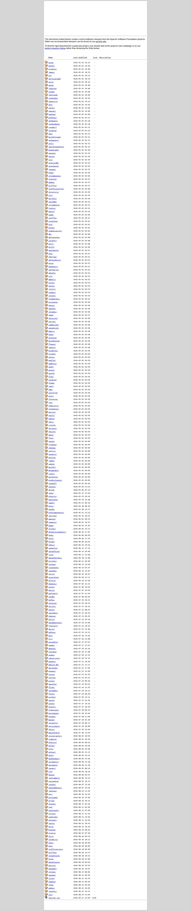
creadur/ (52, 127)
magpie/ (52, 649)
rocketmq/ (53, 98)
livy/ (51, 555)
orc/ (50, 639)
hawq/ (51, 335)
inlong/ (52, 872)
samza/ (51, 464)
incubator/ (53, 762)
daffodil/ (53, 594)
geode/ (51, 509)
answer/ (52, 661)
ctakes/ (52, 292)
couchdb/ (52, 202)
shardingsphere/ (56, 147)
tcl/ (50, 195)
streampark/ (54, 205)
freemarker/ (54, 299)
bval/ (51, 755)
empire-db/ (53, 665)
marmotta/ (53, 477)
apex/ (51, 435)
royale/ (52, 785)
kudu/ (51, 173)
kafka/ (51, 600)
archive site (101, 41)
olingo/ (52, 529)
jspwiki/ (52, 891)
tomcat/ (52, 111)
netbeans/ (53, 121)
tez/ (50, 254)
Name (50, 57)
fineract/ (53, 626)
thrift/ (52, 606)
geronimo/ (53, 668)
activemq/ (53, 797)
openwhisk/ (53, 328)
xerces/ (52, 322)
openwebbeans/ (55, 788)
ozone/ (51, 704)
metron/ (52, 412)
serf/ (51, 538)
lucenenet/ (53, 568)
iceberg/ (52, 739)
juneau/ (52, 169)
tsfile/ (52, 678)
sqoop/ (51, 441)
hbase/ (51, 775)
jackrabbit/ (54, 778)
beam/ (51, 526)
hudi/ (51, 535)
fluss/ (51, 694)
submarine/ (53, 325)
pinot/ (51, 587)
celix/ (51, 357)
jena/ (51, 493)
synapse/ (52, 380)
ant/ (50, 105)
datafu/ (52, 273)
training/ (53, 221)
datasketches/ (55, 558)
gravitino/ (53, 577)
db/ (50, 234)
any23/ (51, 373)
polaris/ (52, 742)
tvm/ (50, 807)
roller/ (52, 289)
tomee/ (51, 645)
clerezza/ (53, 399)
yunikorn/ (53, 723)
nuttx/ (51, 610)
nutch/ (51, 156)
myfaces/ (52, 118)
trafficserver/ (55, 849)
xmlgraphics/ (54, 260)
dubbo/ (51, 182)
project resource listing (55, 48)
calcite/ (52, 516)
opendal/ (52, 869)
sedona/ (52, 882)
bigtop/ (52, 830)
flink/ (51, 687)
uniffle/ (52, 218)
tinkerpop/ (53, 710)
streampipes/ (54, 176)
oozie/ (51, 286)
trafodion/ (53, 409)
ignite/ (52, 487)
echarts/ (52, 496)
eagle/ (51, 419)
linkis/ (52, 208)
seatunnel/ (53, 810)
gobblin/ (52, 364)
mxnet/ (51, 370)
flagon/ (52, 344)
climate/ (52, 445)
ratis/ (51, 823)
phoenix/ (52, 584)
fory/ (51, 836)
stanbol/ (52, 483)
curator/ (52, 241)
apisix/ (52, 865)
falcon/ (52, 432)
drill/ (51, 247)
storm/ (51, 674)
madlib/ (52, 360)
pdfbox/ (52, 632)
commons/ (52, 522)
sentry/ (52, 451)
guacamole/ (53, 250)
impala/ (52, 309)
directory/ (53, 192)
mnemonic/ (53, 267)
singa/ (51, 92)
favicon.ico (54, 898)
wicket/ (52, 697)
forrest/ (52, 428)
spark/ (51, 700)
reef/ (51, 386)
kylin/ (51, 619)
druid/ (51, 490)
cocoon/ (52, 296)
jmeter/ (52, 347)
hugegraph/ (53, 150)
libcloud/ (53, 95)
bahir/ (51, 331)
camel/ (51, 503)
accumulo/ (53, 642)
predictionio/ (55, 480)
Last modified (80, 57)
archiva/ (52, 338)
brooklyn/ (53, 351)
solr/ (51, 144)
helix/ (51, 590)
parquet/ (52, 820)
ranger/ (52, 768)
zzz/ (50, 895)
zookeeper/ (53, 140)
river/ (51, 474)
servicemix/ (54, 726)
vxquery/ (52, 454)
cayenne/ (52, 571)
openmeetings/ (55, 623)
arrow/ (51, 801)
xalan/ (51, 108)
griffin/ (52, 186)
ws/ (50, 76)
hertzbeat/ (53, 713)
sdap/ (51, 315)
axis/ (51, 82)
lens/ (51, 422)
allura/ (52, 581)
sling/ (51, 878)
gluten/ (52, 804)
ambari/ (52, 279)
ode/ (50, 390)
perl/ (51, 244)
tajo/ (51, 396)
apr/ (50, 794)
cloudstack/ (54, 856)
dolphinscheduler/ (57, 532)
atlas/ (51, 746)
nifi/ (51, 749)
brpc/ (51, 506)
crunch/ (52, 425)
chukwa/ (52, 448)
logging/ (52, 88)
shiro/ (51, 574)
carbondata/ (54, 124)
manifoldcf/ (54, 733)
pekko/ (51, 888)
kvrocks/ (52, 561)
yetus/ (51, 305)
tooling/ (52, 603)
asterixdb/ (53, 163)
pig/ (50, 224)
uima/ (51, 215)
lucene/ (52, 564)
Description (105, 57)
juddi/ (51, 461)
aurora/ (52, 458)
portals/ (52, 199)
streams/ (52, 312)
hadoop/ (52, 114)
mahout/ (52, 519)
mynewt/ (52, 671)
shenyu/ (52, 616)
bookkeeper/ (54, 759)
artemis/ (52, 69)
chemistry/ (53, 406)
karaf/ (51, 66)
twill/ (51, 415)
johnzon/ (52, 791)
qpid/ (51, 85)
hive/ (51, 859)
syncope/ (52, 652)
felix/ (51, 729)
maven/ (51, 720)
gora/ (51, 263)
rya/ (50, 403)
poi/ (50, 636)
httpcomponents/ (56, 513)
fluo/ (51, 377)
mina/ (51, 63)
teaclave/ (53, 500)
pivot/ (51, 283)
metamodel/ (53, 470)
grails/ (52, 707)
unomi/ (51, 655)
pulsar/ (52, 752)
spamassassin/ (55, 231)
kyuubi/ (52, 717)
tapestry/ (53, 101)
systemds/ (53, 691)
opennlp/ (52, 684)
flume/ (51, 383)
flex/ (51, 438)
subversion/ (54, 658)
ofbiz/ (51, 545)
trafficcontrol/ (56, 189)
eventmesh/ (53, 166)
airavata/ (53, 302)
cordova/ (52, 131)
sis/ (50, 160)
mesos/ (51, 212)
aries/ (51, 681)
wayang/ (52, 153)
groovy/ (52, 833)
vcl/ (50, 276)
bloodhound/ (54, 341)
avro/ (51, 827)
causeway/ (53, 613)
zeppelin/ (53, 548)
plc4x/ (51, 228)
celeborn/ (53, 840)
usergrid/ (53, 393)
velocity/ (53, 318)
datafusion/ (54, 862)
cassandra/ (53, 781)
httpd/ (51, 542)
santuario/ (53, 270)
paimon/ (52, 875)
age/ (50, 134)
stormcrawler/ (55, 736)
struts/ (52, 814)
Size (95, 57)
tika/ (51, 885)
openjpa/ (52, 257)
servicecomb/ (54, 79)
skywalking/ (54, 551)
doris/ (51, 629)
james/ (51, 72)
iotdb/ (51, 597)
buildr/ (52, 467)
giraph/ (52, 354)
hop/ (50, 846)
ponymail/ (53, 765)
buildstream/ (54, 137)
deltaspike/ (54, 237)
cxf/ (50, 772)
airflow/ (52, 853)
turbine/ (52, 179)
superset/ (53, 817)
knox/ (51, 843)
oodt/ (51, 367)
